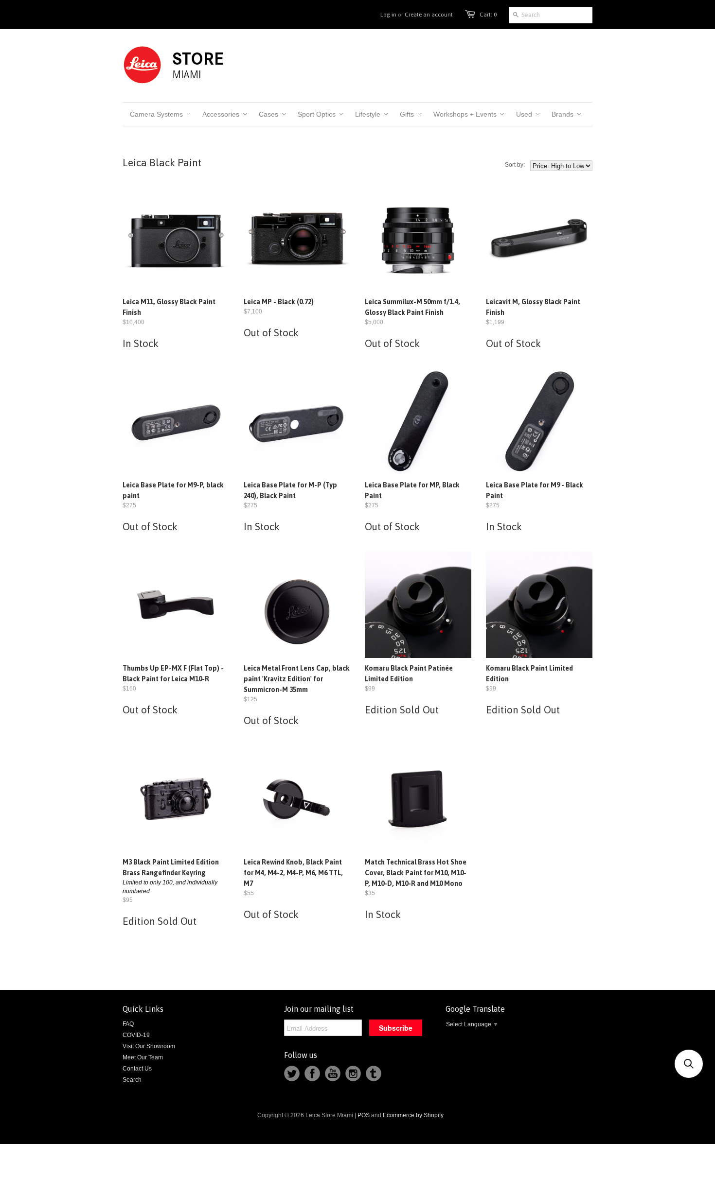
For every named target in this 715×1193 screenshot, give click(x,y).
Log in (388, 14)
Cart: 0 (488, 14)
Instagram (353, 1073)
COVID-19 (136, 1035)
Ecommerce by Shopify (413, 1115)
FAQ (128, 1023)
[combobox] (550, 15)
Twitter (292, 1073)
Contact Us (137, 1068)
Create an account (429, 14)
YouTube (332, 1073)
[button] (689, 1064)
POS (364, 1115)
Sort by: (515, 164)
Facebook (312, 1073)
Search (132, 1079)
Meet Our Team (143, 1057)
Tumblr (373, 1073)
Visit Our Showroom (149, 1046)
